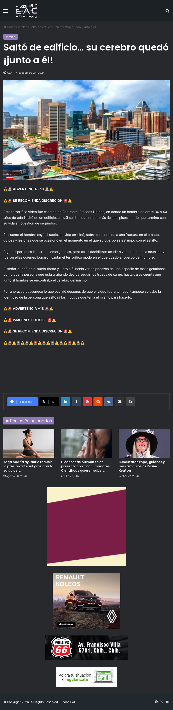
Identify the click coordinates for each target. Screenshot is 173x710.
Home (10, 27)
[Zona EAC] (26, 10)
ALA (9, 72)
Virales (22, 27)
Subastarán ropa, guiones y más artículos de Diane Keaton (142, 466)
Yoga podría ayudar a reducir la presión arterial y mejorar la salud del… (28, 466)
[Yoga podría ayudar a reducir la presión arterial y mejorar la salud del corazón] (28, 443)
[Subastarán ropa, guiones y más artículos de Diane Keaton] (144, 443)
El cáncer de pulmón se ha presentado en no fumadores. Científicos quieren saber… (86, 466)
